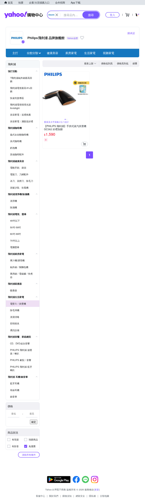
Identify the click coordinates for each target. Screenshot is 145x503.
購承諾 (131, 33)
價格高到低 (122, 63)
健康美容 (52, 53)
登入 (112, 15)
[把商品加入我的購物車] (84, 144)
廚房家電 (71, 53)
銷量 (135, 63)
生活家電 (89, 53)
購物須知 (67, 496)
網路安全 (80, 496)
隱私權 (92, 496)
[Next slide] (87, 94)
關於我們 (53, 496)
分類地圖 (104, 496)
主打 (15, 53)
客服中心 (40, 496)
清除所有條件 (29, 454)
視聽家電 (108, 53)
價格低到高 (107, 63)
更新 (96, 489)
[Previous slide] (45, 94)
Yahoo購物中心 (23, 15)
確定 (33, 421)
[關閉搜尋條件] (57, 15)
